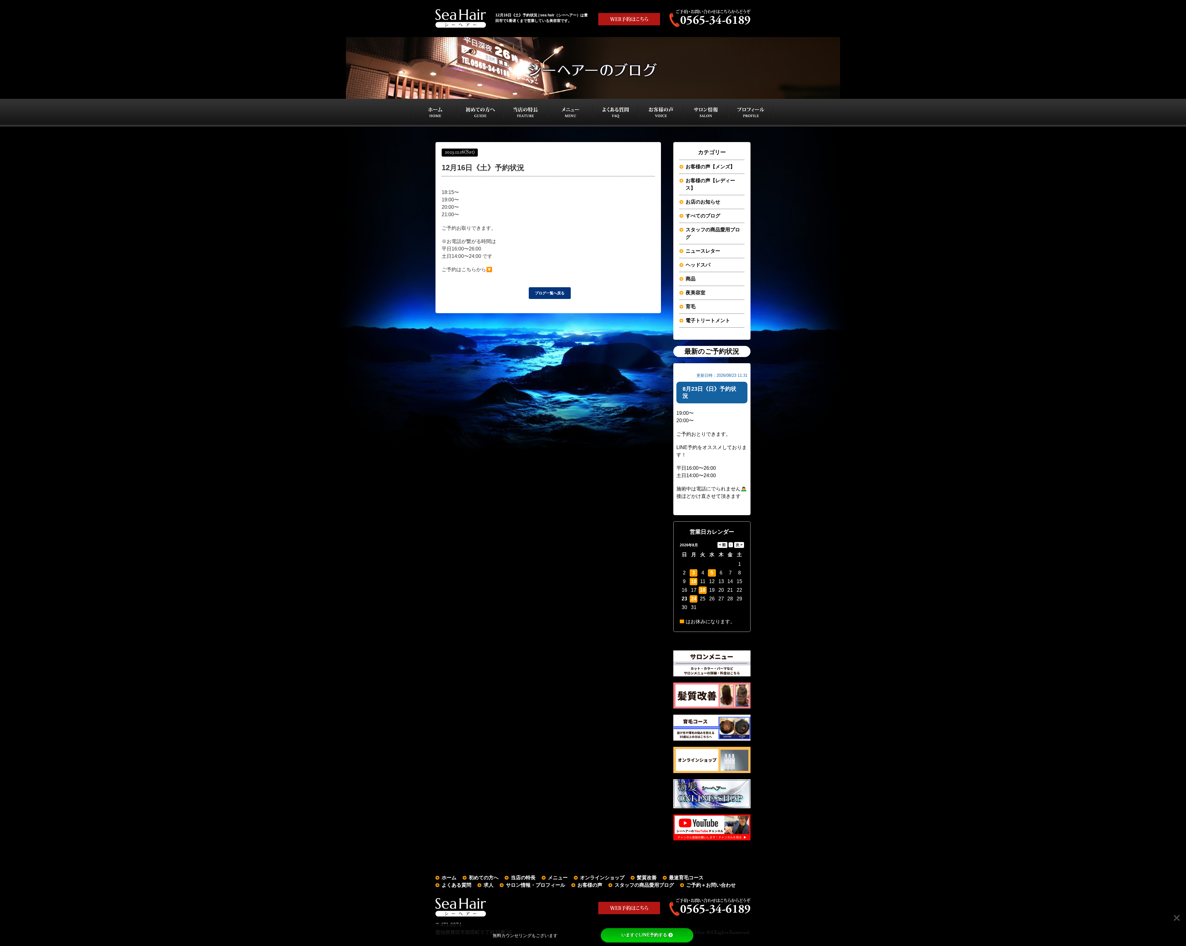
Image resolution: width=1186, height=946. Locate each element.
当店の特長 (523, 877)
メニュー (558, 877)
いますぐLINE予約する (644, 935)
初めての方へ (483, 877)
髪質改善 (647, 877)
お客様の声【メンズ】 (710, 166)
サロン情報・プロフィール (535, 885)
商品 (691, 278)
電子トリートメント (708, 320)
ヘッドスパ (698, 264)
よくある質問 (456, 885)
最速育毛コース (686, 877)
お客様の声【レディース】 (710, 184)
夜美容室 (695, 292)
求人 (489, 885)
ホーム (449, 877)
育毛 (691, 306)
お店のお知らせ (703, 201)
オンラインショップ (602, 877)
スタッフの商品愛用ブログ (713, 233)
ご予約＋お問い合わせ (711, 885)
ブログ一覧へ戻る (550, 293)
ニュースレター (703, 251)
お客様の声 (590, 885)
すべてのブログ (703, 215)
